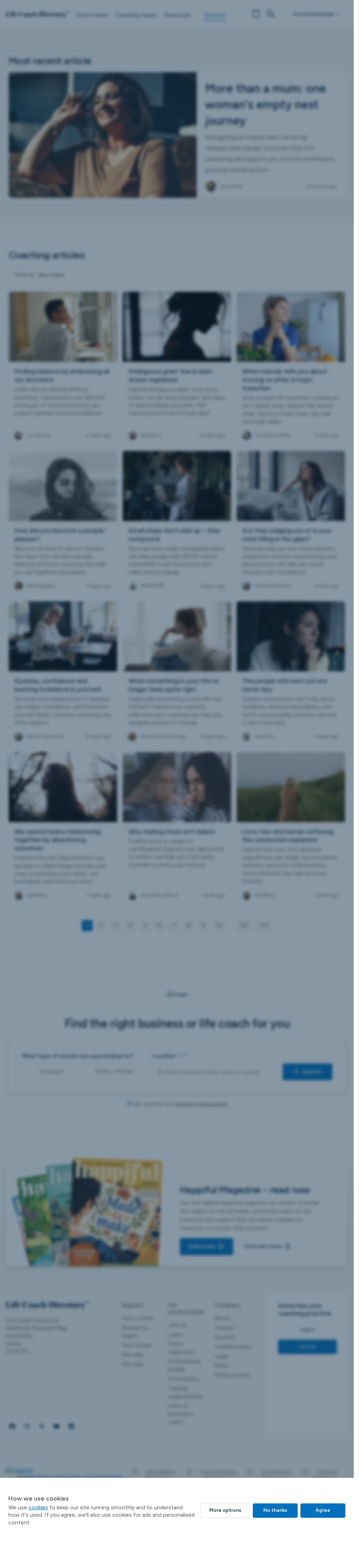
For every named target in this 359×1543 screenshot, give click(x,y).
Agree (323, 1510)
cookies (38, 1507)
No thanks (275, 1510)
